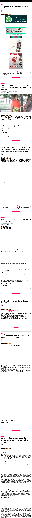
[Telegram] (9, 14)
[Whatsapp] (4, 14)
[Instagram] (6, 14)
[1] (29, 516)
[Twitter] (3, 14)
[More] (10, 14)
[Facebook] (1, 14)
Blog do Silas (6, 92)
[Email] (7, 14)
